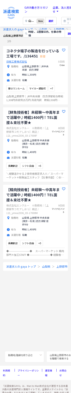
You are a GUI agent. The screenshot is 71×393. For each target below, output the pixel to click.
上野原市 (61, 266)
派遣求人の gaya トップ (18, 29)
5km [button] (40, 21)
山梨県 (46, 266)
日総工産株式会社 (16, 61)
